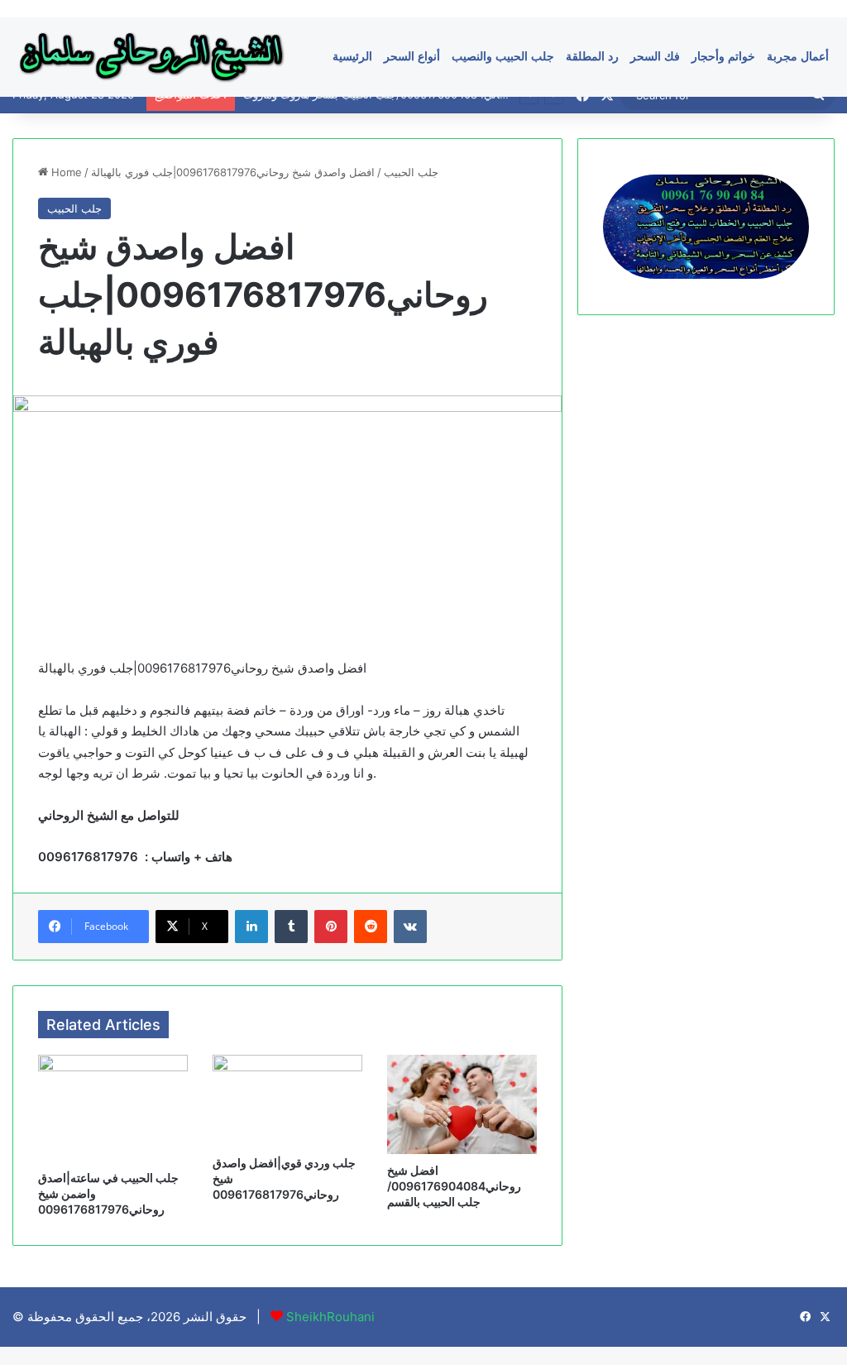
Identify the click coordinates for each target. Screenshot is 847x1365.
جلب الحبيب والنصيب (503, 56)
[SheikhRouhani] (151, 57)
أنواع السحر (412, 56)
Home (65, 172)
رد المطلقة (592, 56)
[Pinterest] (330, 926)
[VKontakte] (410, 926)
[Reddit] (370, 926)
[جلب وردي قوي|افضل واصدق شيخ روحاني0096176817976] (287, 1101)
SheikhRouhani (330, 1316)
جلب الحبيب (411, 172)
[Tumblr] (291, 926)
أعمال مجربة (798, 56)
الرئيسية (352, 56)
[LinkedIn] (251, 926)
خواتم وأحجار (723, 56)
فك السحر (655, 56)
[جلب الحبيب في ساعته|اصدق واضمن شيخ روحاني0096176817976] (113, 1108)
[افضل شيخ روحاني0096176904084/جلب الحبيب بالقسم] (462, 1104)
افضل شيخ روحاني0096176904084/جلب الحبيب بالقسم (454, 1186)
